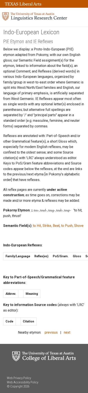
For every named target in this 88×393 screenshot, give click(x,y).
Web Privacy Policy (19, 378)
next (67, 332)
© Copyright (15, 386)
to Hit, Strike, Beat (46, 226)
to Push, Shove (72, 226)
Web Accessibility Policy (22, 382)
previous (51, 332)
